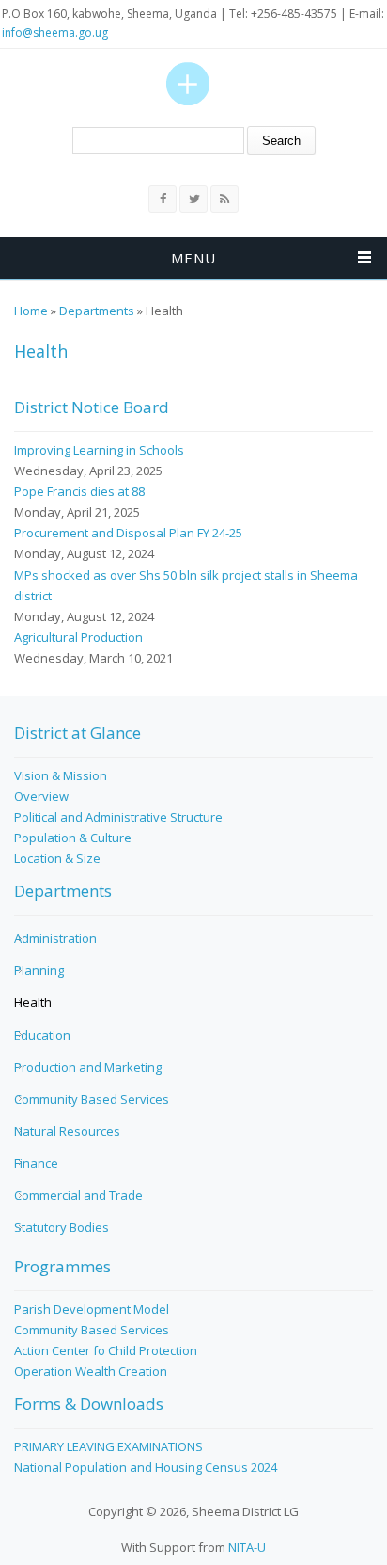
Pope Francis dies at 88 (79, 491)
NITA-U (247, 1547)
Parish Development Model (91, 1309)
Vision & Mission (60, 775)
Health (33, 1002)
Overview (41, 796)
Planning (39, 970)
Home (31, 310)
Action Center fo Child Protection (105, 1350)
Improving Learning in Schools (99, 449)
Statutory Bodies (61, 1227)
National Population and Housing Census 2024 (145, 1467)
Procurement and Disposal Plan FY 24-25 (128, 532)
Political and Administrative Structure (118, 816)
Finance (36, 1163)
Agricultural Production (78, 637)
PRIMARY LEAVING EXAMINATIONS (108, 1446)
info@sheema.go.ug (55, 32)
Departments (96, 310)
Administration (55, 938)
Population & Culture (73, 837)
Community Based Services (91, 1099)
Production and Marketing (88, 1067)
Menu (193, 257)
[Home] (187, 83)
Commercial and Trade (78, 1195)
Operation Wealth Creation (90, 1371)
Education (42, 1035)
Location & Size (57, 858)
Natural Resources (67, 1131)
